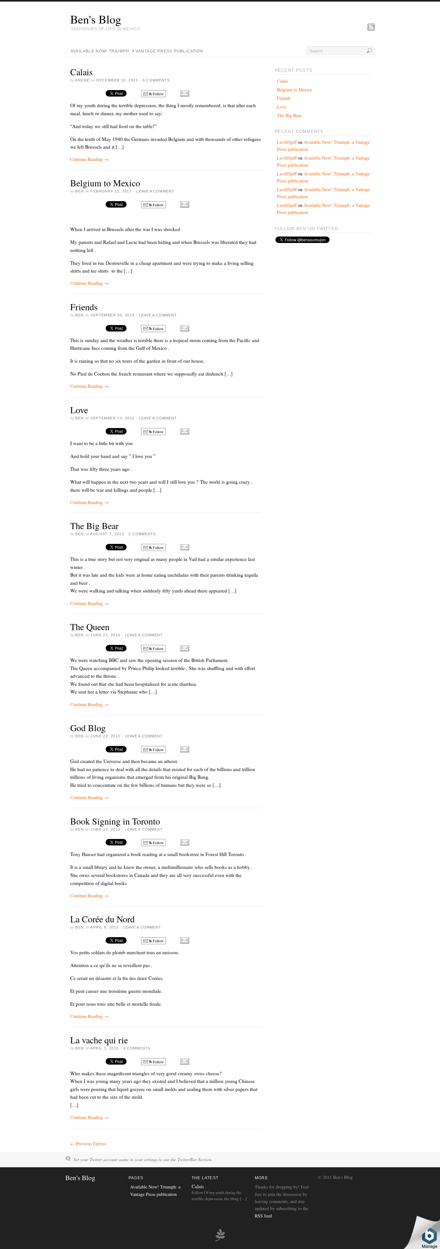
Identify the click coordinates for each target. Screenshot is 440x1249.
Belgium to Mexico (105, 183)
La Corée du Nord (102, 919)
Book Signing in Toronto (115, 821)
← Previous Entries (88, 1144)
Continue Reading (89, 159)
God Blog (88, 728)
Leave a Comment (155, 191)
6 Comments (156, 80)
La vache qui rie (99, 1040)
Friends (84, 307)
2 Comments (142, 534)
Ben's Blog (95, 19)
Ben (79, 191)
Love (79, 410)
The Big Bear (94, 525)
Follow (158, 93)
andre (82, 80)
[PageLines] (220, 1240)
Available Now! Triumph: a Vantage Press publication (137, 51)
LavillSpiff (287, 142)
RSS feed (263, 1216)
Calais (81, 72)
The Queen (90, 626)
